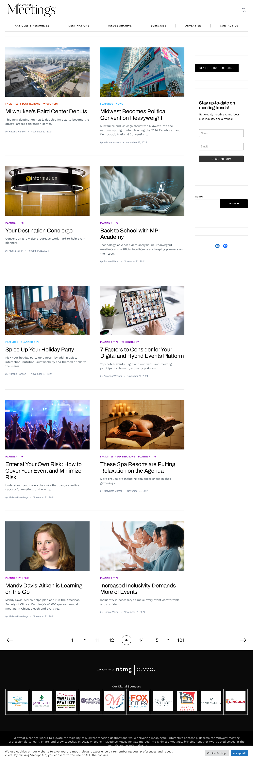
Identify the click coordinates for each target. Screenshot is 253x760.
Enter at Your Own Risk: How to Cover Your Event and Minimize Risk (43, 470)
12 (111, 640)
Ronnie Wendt (111, 261)
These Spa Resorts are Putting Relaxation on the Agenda (137, 467)
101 (180, 640)
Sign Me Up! (221, 159)
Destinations (78, 25)
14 (141, 640)
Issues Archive (120, 25)
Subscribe (158, 25)
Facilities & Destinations (22, 103)
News (119, 103)
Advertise (193, 25)
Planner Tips (14, 222)
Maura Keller (16, 250)
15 (156, 640)
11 (97, 640)
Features (106, 103)
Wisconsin (50, 103)
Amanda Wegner (113, 376)
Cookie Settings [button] (216, 753)
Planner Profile (17, 578)
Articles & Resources (32, 25)
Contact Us (229, 25)
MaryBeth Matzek (113, 491)
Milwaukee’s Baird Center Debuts (46, 111)
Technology (130, 342)
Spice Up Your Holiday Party (39, 349)
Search (200, 196)
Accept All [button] (239, 753)
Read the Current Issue (216, 68)
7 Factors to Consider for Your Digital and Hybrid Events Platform (142, 352)
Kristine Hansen (17, 131)
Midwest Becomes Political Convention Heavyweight (133, 114)
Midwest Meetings (18, 497)
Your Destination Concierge (39, 231)
